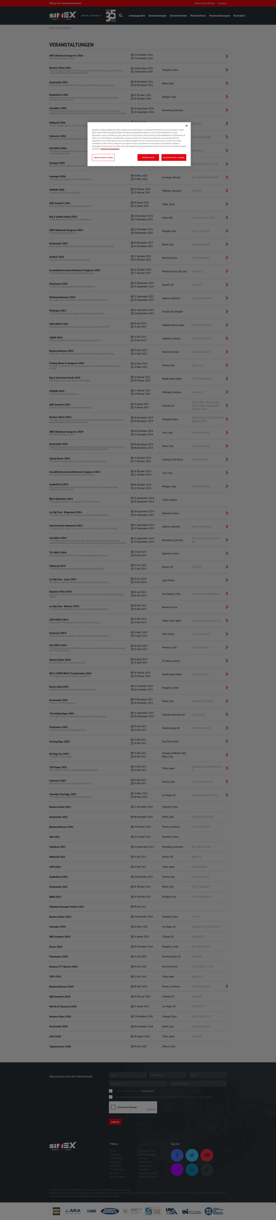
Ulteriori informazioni (109, 149)
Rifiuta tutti (148, 157)
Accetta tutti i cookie (173, 157)
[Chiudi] (186, 125)
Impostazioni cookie (103, 157)
